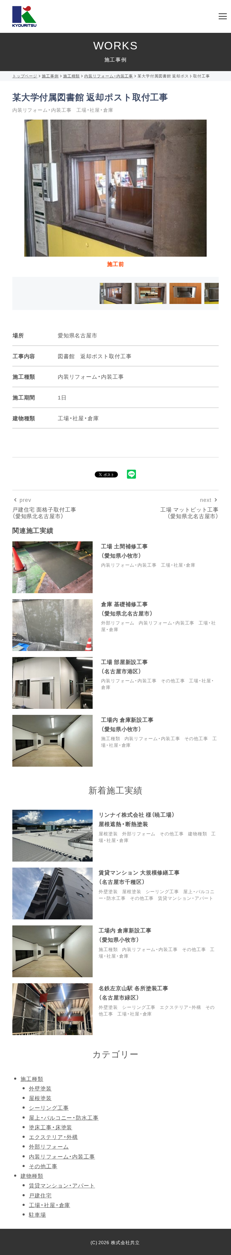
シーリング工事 (162, 891)
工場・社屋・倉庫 (178, 565)
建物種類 (197, 833)
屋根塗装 (108, 833)
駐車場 (37, 1214)
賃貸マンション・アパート (186, 898)
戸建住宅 (40, 1195)
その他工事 (173, 680)
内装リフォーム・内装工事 (129, 565)
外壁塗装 (108, 891)
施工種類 (110, 738)
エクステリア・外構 (180, 1007)
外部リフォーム (117, 622)
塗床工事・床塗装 (50, 1127)
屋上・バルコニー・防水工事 (64, 1117)
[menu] (223, 16)
